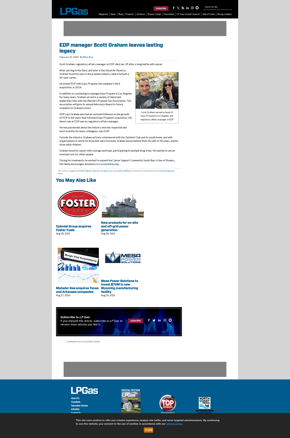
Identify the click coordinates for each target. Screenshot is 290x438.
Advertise (75, 409)
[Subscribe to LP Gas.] (161, 8)
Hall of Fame (208, 14)
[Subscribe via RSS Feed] (183, 7)
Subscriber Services (79, 405)
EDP (111, 64)
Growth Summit (188, 14)
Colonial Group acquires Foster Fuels (73, 228)
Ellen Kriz (88, 57)
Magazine (103, 14)
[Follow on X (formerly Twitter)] (178, 7)
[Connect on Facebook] (173, 7)
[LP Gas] (71, 11)
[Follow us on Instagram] (192, 7)
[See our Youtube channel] (197, 7)
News (113, 14)
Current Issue (150, 170)
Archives (141, 14)
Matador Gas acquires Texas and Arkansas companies (77, 290)
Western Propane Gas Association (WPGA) (112, 170)
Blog (120, 14)
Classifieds (168, 14)
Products (129, 14)
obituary (88, 170)
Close (149, 430)
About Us (75, 398)
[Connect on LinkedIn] (187, 7)
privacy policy (174, 423)
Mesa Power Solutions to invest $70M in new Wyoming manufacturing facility (119, 286)
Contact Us (76, 412)
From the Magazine (166, 170)
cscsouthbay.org (109, 163)
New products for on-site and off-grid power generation (119, 226)
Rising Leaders (224, 14)
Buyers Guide (154, 14)
